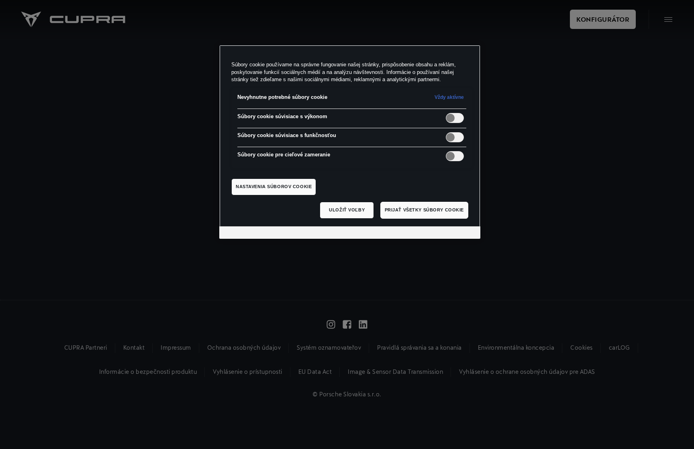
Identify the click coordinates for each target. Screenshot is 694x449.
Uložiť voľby (347, 209)
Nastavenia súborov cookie (274, 186)
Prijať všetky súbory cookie (424, 209)
